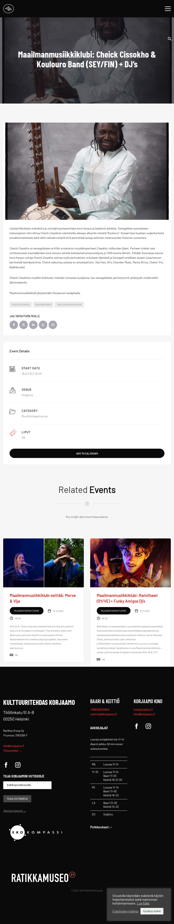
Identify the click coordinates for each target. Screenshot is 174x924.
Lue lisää (143, 903)
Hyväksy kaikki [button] (152, 911)
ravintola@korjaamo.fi (103, 714)
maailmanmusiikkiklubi (69, 304)
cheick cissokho (20, 304)
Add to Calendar (87, 453)
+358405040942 (99, 709)
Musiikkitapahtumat (35, 416)
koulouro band (43, 304)
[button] (170, 38)
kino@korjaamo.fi (144, 714)
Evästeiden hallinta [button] (125, 911)
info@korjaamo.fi (13, 746)
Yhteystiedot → (12, 750)
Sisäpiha (27, 395)
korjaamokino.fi (143, 709)
